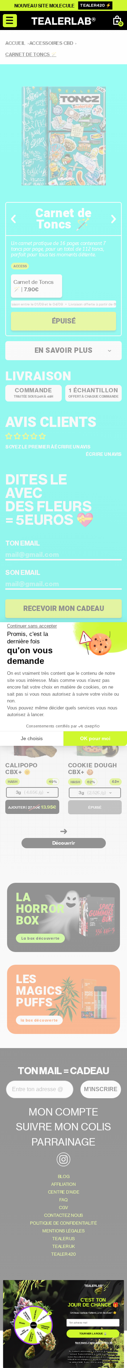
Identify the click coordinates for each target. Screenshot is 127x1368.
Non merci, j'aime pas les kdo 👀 (93, 1343)
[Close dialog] (120, 1283)
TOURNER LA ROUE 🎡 (93, 1333)
